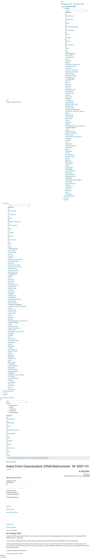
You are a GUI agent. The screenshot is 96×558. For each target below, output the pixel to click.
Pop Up (67, 59)
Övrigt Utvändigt (70, 174)
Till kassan (3, 557)
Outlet (67, 52)
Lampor (67, 120)
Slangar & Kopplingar (71, 133)
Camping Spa (69, 187)
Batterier (67, 124)
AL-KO (67, 165)
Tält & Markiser (69, 16)
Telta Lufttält (68, 55)
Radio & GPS (68, 118)
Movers (67, 149)
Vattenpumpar (69, 135)
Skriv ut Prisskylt (11, 462)
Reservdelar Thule (70, 77)
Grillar (67, 82)
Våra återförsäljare (69, 196)
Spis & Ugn (68, 84)
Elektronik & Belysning (71, 26)
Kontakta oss (10, 524)
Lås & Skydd (68, 181)
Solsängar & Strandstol (71, 104)
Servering (68, 81)
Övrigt (67, 48)
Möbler (67, 23)
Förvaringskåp (69, 106)
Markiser (67, 63)
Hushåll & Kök (69, 19)
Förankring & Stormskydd (72, 64)
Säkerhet (67, 41)
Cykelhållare (68, 147)
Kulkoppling (68, 151)
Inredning (67, 95)
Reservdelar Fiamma (71, 75)
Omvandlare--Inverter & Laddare (74, 111)
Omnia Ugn (68, 86)
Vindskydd (68, 68)
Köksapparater (69, 91)
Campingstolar (69, 102)
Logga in (8, 102)
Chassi (67, 34)
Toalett (67, 129)
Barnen (67, 192)
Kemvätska (68, 138)
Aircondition (68, 144)
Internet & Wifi (69, 115)
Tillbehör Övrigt (69, 73)
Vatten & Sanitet (69, 30)
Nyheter (8, 506)
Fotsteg (67, 153)
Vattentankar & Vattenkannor (73, 136)
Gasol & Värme (69, 44)
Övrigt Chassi (69, 167)
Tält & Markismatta (70, 66)
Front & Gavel (28, 458)
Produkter (67, 8)
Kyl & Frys (68, 88)
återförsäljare (18, 477)
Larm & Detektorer (70, 183)
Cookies (12, 397)
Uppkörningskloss (70, 176)
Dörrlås (67, 158)
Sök (7, 100)
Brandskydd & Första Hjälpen (73, 180)
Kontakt (66, 199)
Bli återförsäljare (16, 102)
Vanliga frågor (10, 509)
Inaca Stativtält (69, 57)
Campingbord (69, 100)
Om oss (66, 198)
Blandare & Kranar (70, 131)
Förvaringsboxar (69, 154)
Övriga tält (68, 61)
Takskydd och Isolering (71, 72)
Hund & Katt (68, 194)
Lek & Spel (68, 190)
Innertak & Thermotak (71, 70)
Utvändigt (68, 37)
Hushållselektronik (70, 90)
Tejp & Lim (68, 189)
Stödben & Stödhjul (70, 145)
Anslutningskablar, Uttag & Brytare (75, 126)
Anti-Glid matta (69, 93)
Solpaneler (68, 122)
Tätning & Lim (69, 163)
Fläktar (67, 113)
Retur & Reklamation (12, 512)
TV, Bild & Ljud (69, 117)
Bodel (66, 142)
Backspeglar (68, 172)
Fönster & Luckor (70, 156)
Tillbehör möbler (69, 108)
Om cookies (19, 553)
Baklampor (68, 160)
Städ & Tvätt (68, 97)
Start (9, 458)
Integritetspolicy (4, 397)
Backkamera (68, 162)
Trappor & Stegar (70, 171)
